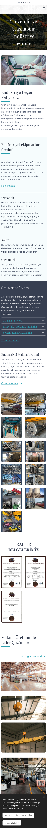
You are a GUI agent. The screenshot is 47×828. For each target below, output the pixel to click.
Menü (43, 8)
